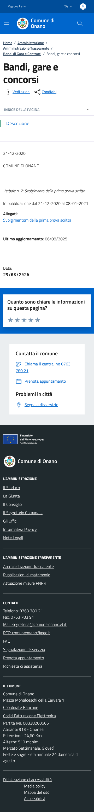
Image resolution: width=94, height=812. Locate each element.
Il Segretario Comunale (23, 512)
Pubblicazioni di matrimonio (26, 575)
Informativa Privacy (20, 529)
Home (7, 42)
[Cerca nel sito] (80, 23)
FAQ (6, 641)
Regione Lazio (17, 6)
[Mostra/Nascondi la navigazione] (6, 23)
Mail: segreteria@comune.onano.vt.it (35, 624)
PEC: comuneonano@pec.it (26, 633)
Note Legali (13, 538)
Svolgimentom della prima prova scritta (37, 220)
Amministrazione (30, 42)
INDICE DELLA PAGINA (21, 109)
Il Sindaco (11, 487)
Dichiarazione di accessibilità (27, 780)
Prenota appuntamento (23, 658)
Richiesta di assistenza (22, 666)
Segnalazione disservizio (24, 649)
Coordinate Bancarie (20, 707)
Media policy (34, 786)
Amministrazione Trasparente (26, 48)
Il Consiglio (12, 504)
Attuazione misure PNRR (24, 583)
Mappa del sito (36, 792)
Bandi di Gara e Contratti (22, 53)
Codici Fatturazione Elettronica (29, 716)
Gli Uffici (10, 521)
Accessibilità (34, 798)
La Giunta (11, 496)
